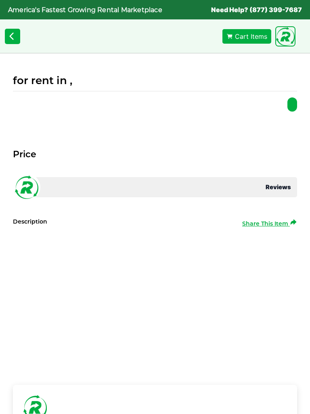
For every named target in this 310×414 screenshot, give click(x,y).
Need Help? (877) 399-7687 (256, 10)
